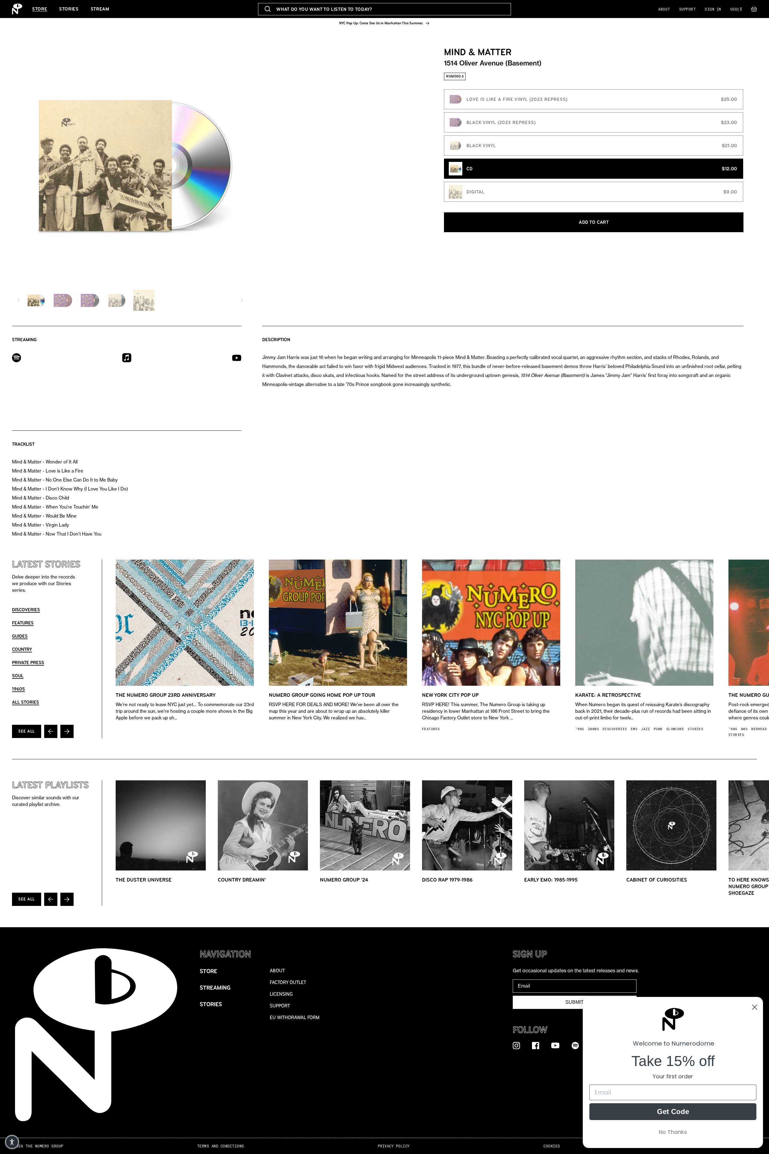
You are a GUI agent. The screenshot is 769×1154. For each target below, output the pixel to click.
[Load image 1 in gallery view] (35, 300)
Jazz (645, 729)
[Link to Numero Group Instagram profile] (516, 1045)
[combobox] (384, 9)
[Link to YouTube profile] (236, 357)
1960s (18, 689)
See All (26, 731)
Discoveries (26, 609)
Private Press (28, 662)
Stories (68, 9)
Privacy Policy (394, 1146)
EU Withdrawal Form (295, 1017)
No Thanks (673, 1132)
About (664, 9)
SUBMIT (574, 1002)
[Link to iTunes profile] (126, 357)
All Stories (25, 702)
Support (687, 9)
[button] (754, 10)
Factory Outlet (288, 982)
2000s (593, 729)
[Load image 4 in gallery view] (116, 300)
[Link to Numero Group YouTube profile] (555, 1045)
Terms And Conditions (220, 1146)
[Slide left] (18, 300)
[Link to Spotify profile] (16, 357)
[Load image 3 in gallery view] (89, 300)
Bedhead (759, 729)
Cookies (551, 1146)
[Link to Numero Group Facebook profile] (535, 1045)
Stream (100, 9)
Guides (20, 636)
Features (23, 623)
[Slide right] (241, 300)
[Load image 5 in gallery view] (143, 300)
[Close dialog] (754, 1007)
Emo (634, 729)
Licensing (281, 994)
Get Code (673, 1111)
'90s (579, 729)
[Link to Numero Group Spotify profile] (575, 1045)
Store (39, 9)
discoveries (615, 729)
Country (22, 649)
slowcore (675, 729)
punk (658, 729)
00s (744, 729)
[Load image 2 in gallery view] (62, 300)
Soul (17, 676)
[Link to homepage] (17, 9)
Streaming (215, 988)
